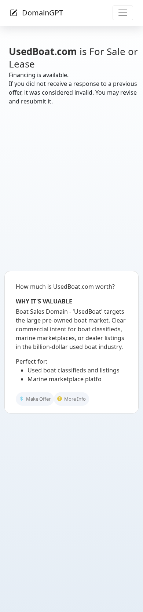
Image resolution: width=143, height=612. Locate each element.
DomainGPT (41, 13)
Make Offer (38, 404)
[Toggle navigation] (123, 13)
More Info (74, 404)
